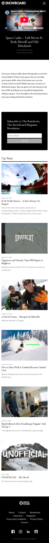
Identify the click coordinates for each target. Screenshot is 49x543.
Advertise (18, 516)
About (12, 512)
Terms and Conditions (16, 519)
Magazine (31, 516)
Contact (22, 512)
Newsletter (35, 512)
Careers (24, 522)
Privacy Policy (36, 519)
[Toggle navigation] (44, 3)
